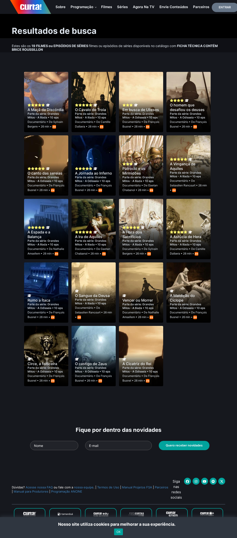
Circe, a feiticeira (42, 363)
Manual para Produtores (31, 491)
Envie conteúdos (173, 7)
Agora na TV (143, 7)
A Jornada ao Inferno (93, 173)
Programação (82, 7)
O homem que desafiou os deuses (187, 107)
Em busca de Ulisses (140, 109)
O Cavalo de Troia (90, 109)
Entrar (225, 7)
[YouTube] (204, 481)
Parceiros (201, 7)
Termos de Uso (108, 487)
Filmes (106, 7)
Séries (122, 7)
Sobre (60, 7)
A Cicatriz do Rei (136, 363)
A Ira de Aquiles (88, 236)
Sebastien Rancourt (182, 185)
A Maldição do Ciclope (182, 297)
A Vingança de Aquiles (182, 166)
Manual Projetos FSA (137, 487)
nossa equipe (84, 487)
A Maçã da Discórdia (46, 109)
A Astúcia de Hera (185, 236)
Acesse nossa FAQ (39, 487)
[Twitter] (221, 481)
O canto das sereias (45, 173)
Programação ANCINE (66, 491)
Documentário (37, 122)
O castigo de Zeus (91, 363)
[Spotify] (213, 481)
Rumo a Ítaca (39, 300)
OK (118, 532)
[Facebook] (187, 481)
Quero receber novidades (184, 445)
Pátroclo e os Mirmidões (134, 170)
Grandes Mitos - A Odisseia (138, 115)
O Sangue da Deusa (92, 295)
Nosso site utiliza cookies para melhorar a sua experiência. (118, 524)
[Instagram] (196, 481)
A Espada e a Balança (39, 234)
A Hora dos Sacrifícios (132, 234)
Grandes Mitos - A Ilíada (43, 115)
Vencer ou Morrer (137, 300)
